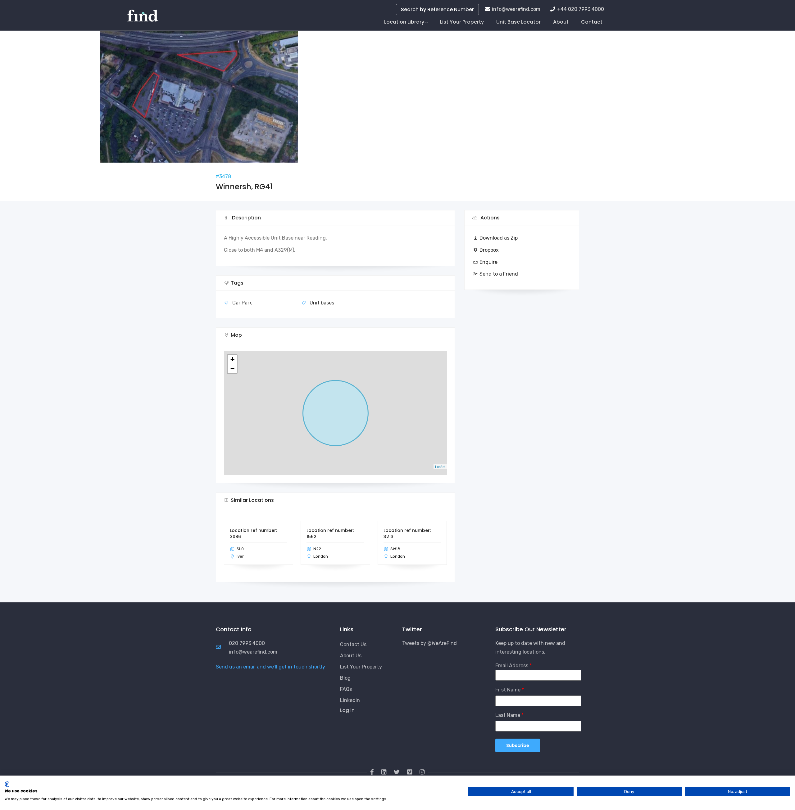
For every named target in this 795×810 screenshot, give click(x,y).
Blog (345, 678)
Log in (347, 710)
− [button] (232, 368)
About (561, 21)
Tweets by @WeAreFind (429, 643)
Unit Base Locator (518, 21)
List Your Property (462, 21)
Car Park (242, 303)
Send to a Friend (498, 274)
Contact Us (353, 644)
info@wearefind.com (516, 9)
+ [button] (232, 359)
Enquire (488, 262)
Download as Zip (498, 238)
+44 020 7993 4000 (580, 9)
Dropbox (489, 250)
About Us (350, 656)
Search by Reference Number (437, 9)
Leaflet (440, 466)
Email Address (511, 665)
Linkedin (350, 700)
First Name (507, 690)
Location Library (404, 21)
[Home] (142, 12)
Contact (591, 21)
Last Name (507, 715)
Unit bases (322, 303)
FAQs (346, 689)
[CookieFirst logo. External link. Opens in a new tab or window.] (7, 784)
